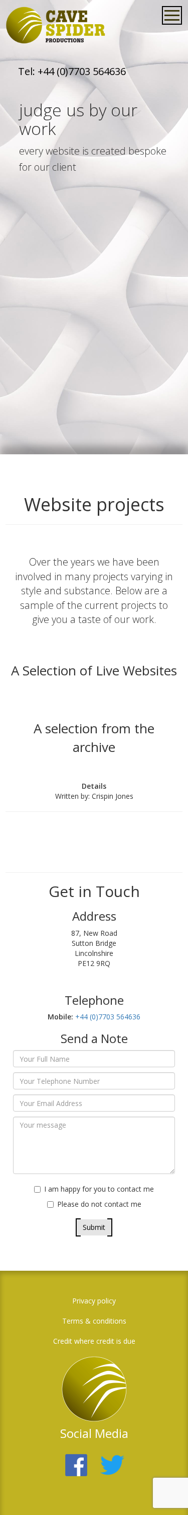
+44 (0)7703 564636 (106, 1016)
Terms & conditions (94, 1321)
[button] (165, 1492)
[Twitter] (112, 1459)
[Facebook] (76, 1459)
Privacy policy (94, 1300)
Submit (94, 1227)
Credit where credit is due (94, 1341)
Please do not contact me (99, 1204)
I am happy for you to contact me (99, 1189)
